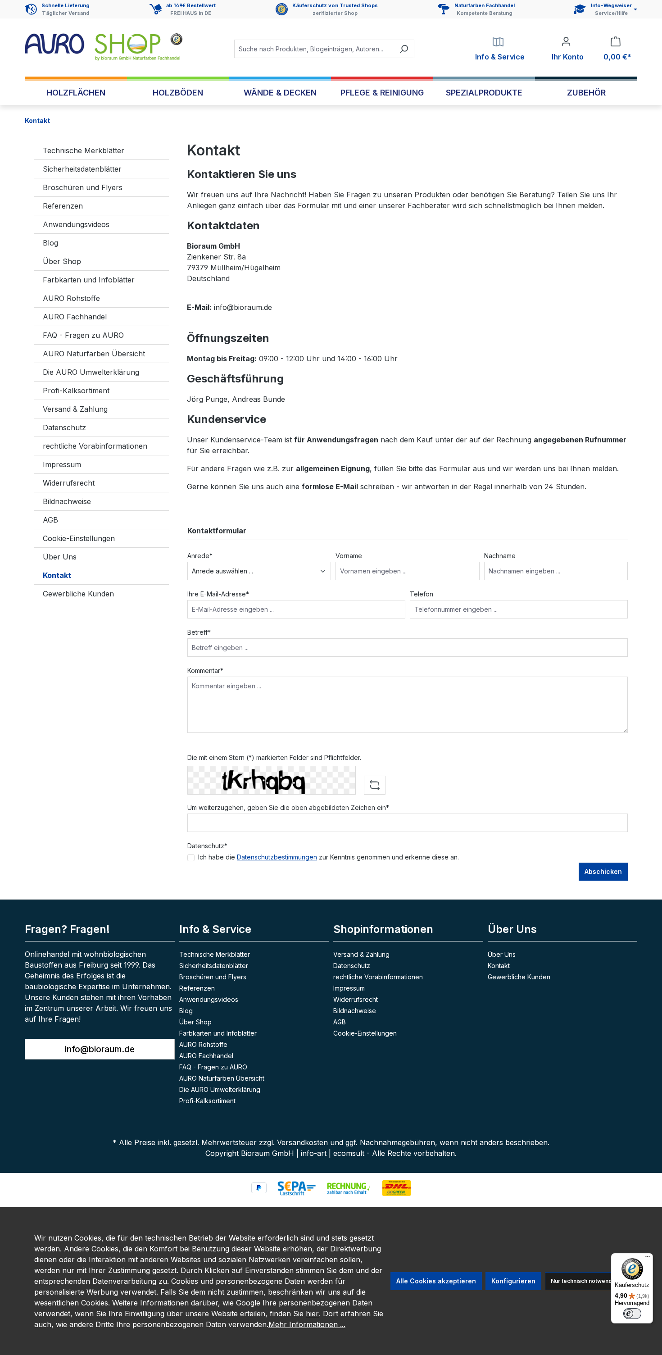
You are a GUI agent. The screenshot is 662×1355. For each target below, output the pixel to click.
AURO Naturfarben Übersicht (94, 353)
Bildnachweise (67, 501)
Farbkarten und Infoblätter (89, 279)
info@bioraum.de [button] (100, 1049)
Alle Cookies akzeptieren (436, 1281)
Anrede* (200, 555)
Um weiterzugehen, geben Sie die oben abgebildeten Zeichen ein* (288, 807)
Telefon (421, 594)
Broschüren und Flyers (82, 187)
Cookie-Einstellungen (79, 538)
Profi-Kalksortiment (76, 390)
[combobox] (314, 49)
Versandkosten (302, 1142)
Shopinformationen (383, 929)
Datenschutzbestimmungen (277, 857)
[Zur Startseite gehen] (103, 47)
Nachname (500, 555)
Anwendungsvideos (76, 224)
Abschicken (603, 871)
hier (312, 1313)
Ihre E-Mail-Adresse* (218, 594)
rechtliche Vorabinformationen (95, 445)
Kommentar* (205, 670)
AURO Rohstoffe (71, 298)
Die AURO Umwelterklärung (91, 372)
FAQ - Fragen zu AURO (83, 335)
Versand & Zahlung (75, 409)
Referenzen (63, 205)
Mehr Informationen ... (306, 1324)
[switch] (632, 1313)
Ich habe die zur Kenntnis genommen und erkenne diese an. (328, 857)
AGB (50, 519)
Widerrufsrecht (69, 482)
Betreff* (199, 632)
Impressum (62, 464)
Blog (50, 242)
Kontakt (57, 575)
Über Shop (62, 261)
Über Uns (60, 556)
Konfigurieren (513, 1281)
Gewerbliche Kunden (78, 593)
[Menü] (647, 1258)
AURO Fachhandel (75, 316)
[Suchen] (403, 49)
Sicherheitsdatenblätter (82, 168)
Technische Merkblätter (83, 150)
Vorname (349, 555)
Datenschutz (64, 427)
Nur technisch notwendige (586, 1281)
